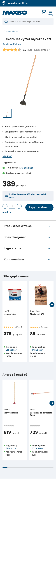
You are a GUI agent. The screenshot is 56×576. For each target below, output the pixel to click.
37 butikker (37, 448)
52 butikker (11, 448)
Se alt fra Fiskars (11, 44)
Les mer (7, 156)
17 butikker (37, 349)
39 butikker (26, 167)
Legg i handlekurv (39, 207)
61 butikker (11, 349)
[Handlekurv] (44, 11)
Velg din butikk (16, 3)
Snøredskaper (12, 31)
